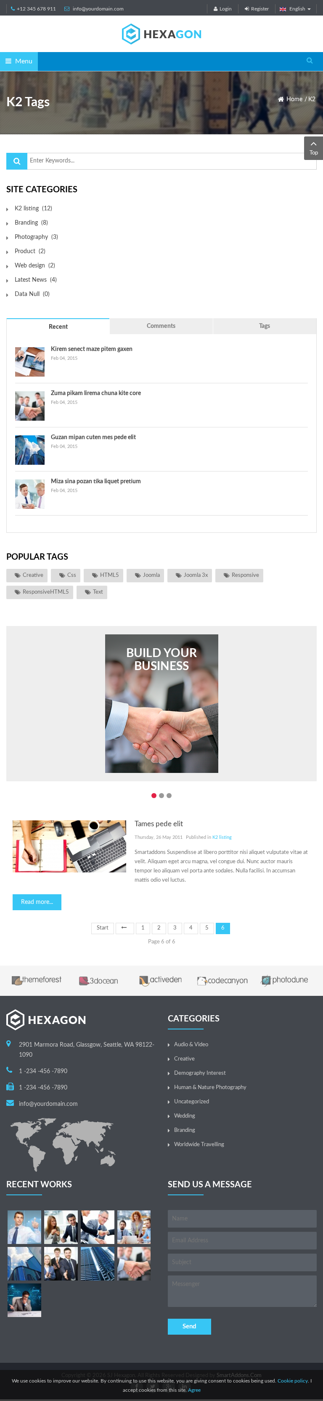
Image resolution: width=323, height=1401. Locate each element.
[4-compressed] (134, 1227)
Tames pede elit (159, 824)
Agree (194, 1390)
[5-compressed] (134, 1264)
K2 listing (222, 837)
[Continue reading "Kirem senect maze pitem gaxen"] (30, 362)
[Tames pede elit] (69, 846)
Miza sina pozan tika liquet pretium (96, 481)
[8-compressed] (97, 1264)
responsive (245, 575)
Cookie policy (293, 1380)
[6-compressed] (24, 1264)
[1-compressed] (24, 1227)
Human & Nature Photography (210, 1087)
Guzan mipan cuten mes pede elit (93, 437)
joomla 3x (196, 575)
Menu (22, 61)
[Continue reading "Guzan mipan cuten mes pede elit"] (30, 450)
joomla (151, 575)
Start (103, 928)
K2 (311, 99)
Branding (184, 1130)
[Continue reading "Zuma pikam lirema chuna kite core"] (30, 406)
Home (294, 99)
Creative (33, 575)
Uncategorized (191, 1102)
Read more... (37, 902)
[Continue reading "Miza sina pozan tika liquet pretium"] (30, 494)
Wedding (184, 1116)
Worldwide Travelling (199, 1144)
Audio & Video (191, 1044)
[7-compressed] (61, 1264)
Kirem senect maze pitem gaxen (91, 349)
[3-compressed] (97, 1227)
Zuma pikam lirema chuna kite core (96, 393)
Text (98, 592)
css (71, 575)
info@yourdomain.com (98, 8)
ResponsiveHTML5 (46, 592)
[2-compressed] (61, 1227)
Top (314, 153)
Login (226, 8)
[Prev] (125, 928)
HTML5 (109, 575)
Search (16, 161)
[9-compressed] (24, 1300)
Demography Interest (200, 1073)
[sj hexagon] (161, 34)
